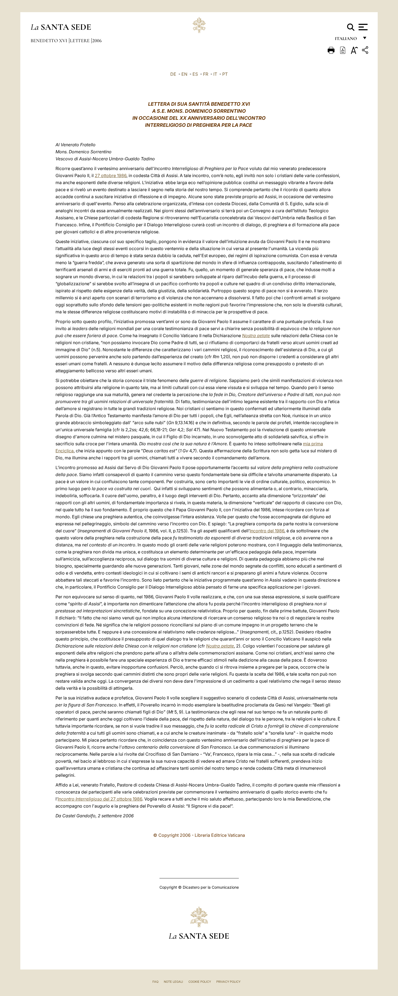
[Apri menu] (362, 27)
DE (173, 74)
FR (205, 74)
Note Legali (173, 982)
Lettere (80, 41)
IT (215, 74)
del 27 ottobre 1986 (100, 799)
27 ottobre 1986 (110, 175)
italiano (347, 40)
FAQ (155, 982)
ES (195, 74)
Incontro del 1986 (267, 530)
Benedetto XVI (49, 41)
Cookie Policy (199, 982)
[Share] (366, 51)
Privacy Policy (228, 982)
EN (184, 74)
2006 (97, 41)
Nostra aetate (256, 335)
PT (225, 74)
